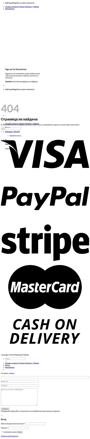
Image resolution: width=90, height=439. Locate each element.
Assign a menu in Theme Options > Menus (22, 7)
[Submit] (10, 122)
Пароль (4, 428)
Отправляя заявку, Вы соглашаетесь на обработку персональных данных (30, 411)
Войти (20, 432)
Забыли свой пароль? (9, 436)
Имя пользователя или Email (13, 424)
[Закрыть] (2, 415)
